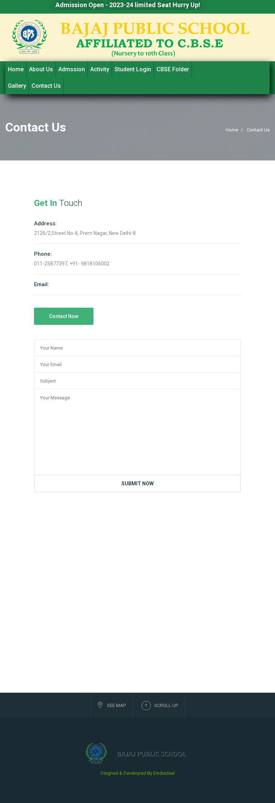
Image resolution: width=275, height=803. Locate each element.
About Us (41, 69)
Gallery (17, 85)
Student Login (133, 69)
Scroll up (166, 705)
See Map (116, 705)
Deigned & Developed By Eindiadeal (138, 773)
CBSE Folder (172, 69)
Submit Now (137, 483)
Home (16, 69)
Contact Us (46, 85)
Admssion (71, 69)
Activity (99, 69)
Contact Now (63, 316)
